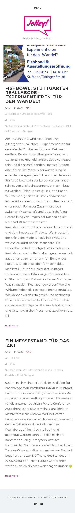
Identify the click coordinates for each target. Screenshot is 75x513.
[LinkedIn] (41, 504)
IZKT (36, 126)
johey (12, 119)
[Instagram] (35, 504)
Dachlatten (15, 369)
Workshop (46, 113)
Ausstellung (15, 126)
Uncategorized (30, 113)
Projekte (14, 357)
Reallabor (45, 126)
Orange (47, 369)
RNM (68, 126)
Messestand (35, 369)
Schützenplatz (13, 131)
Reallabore (58, 126)
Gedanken (15, 113)
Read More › (12, 325)
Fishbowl (28, 126)
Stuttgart (28, 131)
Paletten (58, 369)
